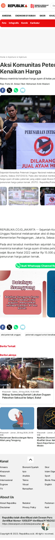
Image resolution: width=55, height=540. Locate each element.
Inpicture (12, 57)
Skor (47, 467)
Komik (24, 23)
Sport (47, 475)
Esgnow (4, 484)
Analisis (26, 475)
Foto (4, 23)
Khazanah (5, 471)
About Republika (8, 503)
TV (1, 488)
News (3, 475)
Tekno (25, 480)
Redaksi (26, 503)
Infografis (14, 23)
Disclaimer (5, 507)
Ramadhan (27, 488)
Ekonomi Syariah (25, 15)
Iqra (24, 471)
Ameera (4, 467)
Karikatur (35, 23)
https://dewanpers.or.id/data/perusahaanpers (24, 523)
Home (3, 57)
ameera (6, 15)
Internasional (6, 480)
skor (42, 15)
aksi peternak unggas (11, 334)
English (48, 484)
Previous (4, 172)
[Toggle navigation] (3, 5)
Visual (25, 484)
